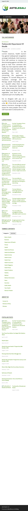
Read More (5, 114)
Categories (6, 233)
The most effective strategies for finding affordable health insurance (19, 212)
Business (7, 239)
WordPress (10, 509)
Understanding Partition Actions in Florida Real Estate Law (18, 146)
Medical (6, 275)
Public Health (8, 285)
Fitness (6, 244)
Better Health (5, 41)
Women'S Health (9, 290)
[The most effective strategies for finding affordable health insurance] (6, 211)
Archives (13, 233)
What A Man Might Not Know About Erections (13, 367)
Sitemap (5, 306)
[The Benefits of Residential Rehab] (6, 386)
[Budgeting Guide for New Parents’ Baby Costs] (6, 220)
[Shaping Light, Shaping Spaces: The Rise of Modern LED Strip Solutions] (6, 136)
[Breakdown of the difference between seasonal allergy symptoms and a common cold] (6, 154)
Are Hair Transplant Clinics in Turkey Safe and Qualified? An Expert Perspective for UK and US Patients (18, 126)
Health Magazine (9, 265)
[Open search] (24, 17)
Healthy (6, 272)
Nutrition (7, 283)
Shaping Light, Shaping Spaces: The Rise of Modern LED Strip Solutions (18, 137)
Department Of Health (10, 242)
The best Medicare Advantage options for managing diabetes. (17, 190)
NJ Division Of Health (7, 373)
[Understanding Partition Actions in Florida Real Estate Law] (6, 145)
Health (6, 247)
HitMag (17, 509)
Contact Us (5, 301)
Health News (8, 267)
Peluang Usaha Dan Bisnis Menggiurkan (11, 353)
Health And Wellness (10, 252)
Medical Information (10, 277)
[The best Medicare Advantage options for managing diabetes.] (6, 189)
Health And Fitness (9, 250)
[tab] (6, 233)
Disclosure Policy (7, 303)
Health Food (7, 260)
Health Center (8, 257)
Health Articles (8, 255)
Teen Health (8, 288)
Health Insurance (9, 262)
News (6, 280)
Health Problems (9, 270)
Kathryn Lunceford (16, 48)
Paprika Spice (5, 340)
